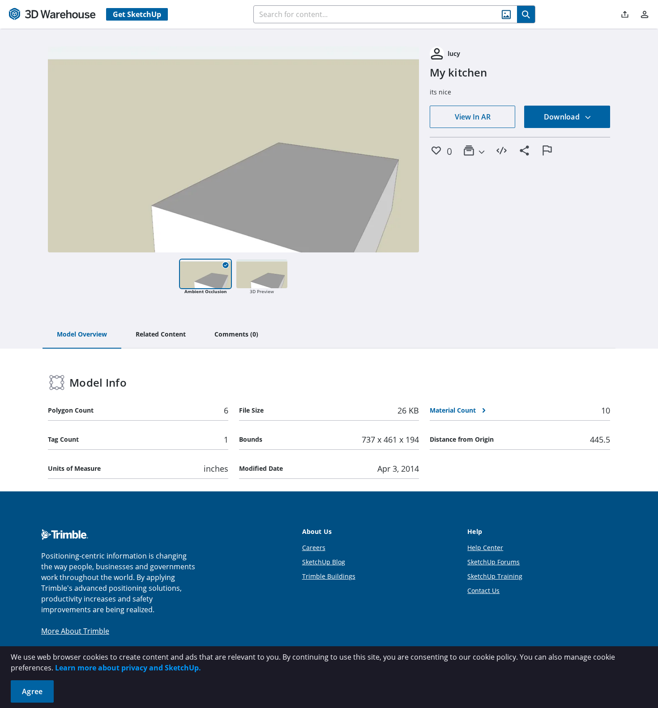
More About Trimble (75, 631)
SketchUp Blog (323, 562)
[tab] (82, 335)
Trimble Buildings (328, 576)
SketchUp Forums (493, 562)
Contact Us (483, 590)
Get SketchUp (137, 14)
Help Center (485, 547)
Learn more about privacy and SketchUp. (128, 668)
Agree (32, 691)
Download (562, 117)
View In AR (473, 117)
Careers (313, 547)
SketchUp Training (494, 576)
